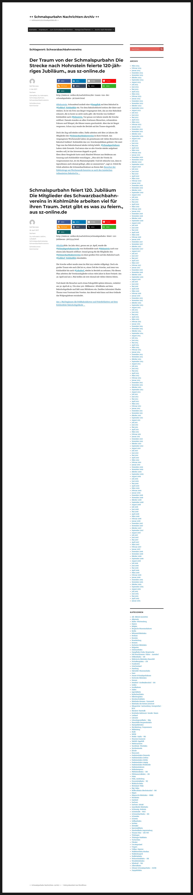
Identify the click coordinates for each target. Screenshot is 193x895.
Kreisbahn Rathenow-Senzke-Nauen (145, 713)
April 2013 (135, 373)
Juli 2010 (135, 451)
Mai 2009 (135, 483)
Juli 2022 (135, 113)
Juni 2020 (135, 171)
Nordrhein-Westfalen (139, 746)
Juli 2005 (135, 591)
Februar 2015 (136, 322)
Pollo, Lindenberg (138, 779)
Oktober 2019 (136, 190)
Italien (134, 690)
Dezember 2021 (137, 129)
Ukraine (134, 842)
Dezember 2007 (137, 523)
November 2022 (137, 103)
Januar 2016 (136, 296)
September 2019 (137, 193)
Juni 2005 (135, 594)
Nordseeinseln (137, 748)
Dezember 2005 (137, 580)
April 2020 (135, 176)
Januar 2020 (136, 183)
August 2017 (136, 251)
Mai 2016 (135, 286)
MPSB (134, 734)
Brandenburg (136, 640)
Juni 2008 (135, 509)
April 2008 (135, 514)
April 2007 (135, 542)
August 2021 (136, 139)
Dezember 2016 (137, 270)
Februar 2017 (136, 265)
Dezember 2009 (137, 467)
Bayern (134, 624)
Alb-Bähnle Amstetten (140, 617)
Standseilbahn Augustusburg (142, 830)
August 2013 (136, 364)
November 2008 (137, 498)
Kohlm (43, 236)
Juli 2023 (135, 85)
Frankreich (136, 664)
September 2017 (137, 249)
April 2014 (135, 345)
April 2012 (135, 401)
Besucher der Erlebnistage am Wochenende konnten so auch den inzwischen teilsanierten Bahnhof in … (85, 170)
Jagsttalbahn (136, 692)
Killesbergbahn (137, 697)
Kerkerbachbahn (138, 694)
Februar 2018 (136, 237)
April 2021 (135, 148)
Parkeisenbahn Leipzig (140, 762)
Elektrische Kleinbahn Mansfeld (143, 659)
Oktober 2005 (136, 584)
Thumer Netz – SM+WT (140, 833)
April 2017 (135, 261)
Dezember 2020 (137, 157)
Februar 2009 (136, 491)
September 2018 (137, 221)
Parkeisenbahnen (138, 767)
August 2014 (136, 336)
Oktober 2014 (136, 331)
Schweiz (135, 819)
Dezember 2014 (137, 326)
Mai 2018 (135, 230)
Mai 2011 (135, 427)
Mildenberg (136, 730)
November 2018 (137, 216)
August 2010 (136, 448)
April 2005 (135, 598)
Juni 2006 (135, 566)
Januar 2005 (136, 601)
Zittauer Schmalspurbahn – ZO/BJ (144, 868)
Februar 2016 (136, 293)
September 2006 (138, 559)
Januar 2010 (136, 465)
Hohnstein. (78, 117)
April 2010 (135, 458)
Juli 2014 (135, 338)
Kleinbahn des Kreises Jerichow (143, 704)
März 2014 (135, 347)
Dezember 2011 (137, 411)
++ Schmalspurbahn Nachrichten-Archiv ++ (64, 17)
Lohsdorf (32, 239)
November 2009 (137, 469)
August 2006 (136, 561)
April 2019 (135, 204)
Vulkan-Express (137, 849)
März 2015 (135, 319)
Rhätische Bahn (137, 783)
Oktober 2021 (136, 134)
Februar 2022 (136, 124)
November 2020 (137, 160)
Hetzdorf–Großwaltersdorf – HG (143, 683)
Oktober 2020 (136, 162)
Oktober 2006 (137, 556)
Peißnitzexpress (137, 769)
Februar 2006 (136, 575)
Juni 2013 (135, 369)
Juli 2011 (135, 422)
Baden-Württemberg (139, 622)
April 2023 (135, 92)
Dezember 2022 (137, 101)
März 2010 (135, 460)
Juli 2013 (135, 366)
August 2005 (136, 589)
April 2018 (135, 232)
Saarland (135, 800)
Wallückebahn (137, 856)
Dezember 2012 (137, 383)
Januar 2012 (136, 408)
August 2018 (136, 223)
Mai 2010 (135, 455)
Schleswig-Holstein (139, 809)
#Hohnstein (61, 104)
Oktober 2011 (136, 415)
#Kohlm (60, 245)
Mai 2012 (135, 399)
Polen (134, 776)
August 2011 (136, 420)
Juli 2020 (135, 169)
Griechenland (137, 666)
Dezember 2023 (137, 73)
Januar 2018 (136, 239)
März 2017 (135, 263)
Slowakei (135, 826)
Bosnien (135, 638)
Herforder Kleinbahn (139, 678)
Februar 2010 (136, 462)
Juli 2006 (135, 563)
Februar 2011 (136, 434)
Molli (133, 732)
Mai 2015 (135, 315)
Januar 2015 (136, 324)
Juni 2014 (135, 340)
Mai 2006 (135, 568)
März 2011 (135, 432)
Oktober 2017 (136, 246)
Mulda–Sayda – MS (139, 737)
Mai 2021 (135, 146)
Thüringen (136, 835)
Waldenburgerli (137, 854)
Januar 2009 (136, 493)
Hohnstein (44, 95)
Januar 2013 (136, 380)
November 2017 (137, 244)
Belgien (134, 626)
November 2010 (137, 441)
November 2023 (137, 75)
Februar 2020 (136, 181)
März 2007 (135, 544)
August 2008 (136, 505)
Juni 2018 (135, 228)
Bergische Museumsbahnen (142, 629)
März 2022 (135, 122)
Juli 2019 (135, 197)
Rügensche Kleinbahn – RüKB (142, 795)
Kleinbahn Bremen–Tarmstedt (143, 701)
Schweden (135, 816)
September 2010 (137, 446)
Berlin (134, 631)
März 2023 (135, 94)
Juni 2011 (135, 425)
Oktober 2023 (136, 78)
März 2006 (136, 573)
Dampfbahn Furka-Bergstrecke (143, 652)
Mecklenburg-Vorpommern (142, 727)
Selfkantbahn (136, 821)
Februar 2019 (136, 209)
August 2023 (136, 82)
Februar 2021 (136, 153)
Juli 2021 (135, 141)
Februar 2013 (136, 378)
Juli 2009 (135, 479)
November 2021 (137, 132)
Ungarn (134, 847)
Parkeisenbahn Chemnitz (141, 755)
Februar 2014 (136, 350)
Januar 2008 (136, 521)
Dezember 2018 (137, 214)
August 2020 (136, 167)
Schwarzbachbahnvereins (82, 136)
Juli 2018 (135, 225)
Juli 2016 (135, 282)
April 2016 (135, 289)
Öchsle (134, 751)
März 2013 (135, 376)
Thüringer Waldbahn (139, 837)
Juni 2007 (135, 537)
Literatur (135, 718)
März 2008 (135, 516)
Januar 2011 (136, 437)
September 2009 (138, 474)
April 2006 (135, 570)
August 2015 (136, 308)
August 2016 (136, 279)
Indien (134, 685)
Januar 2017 (136, 268)
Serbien (134, 823)
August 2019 (136, 195)
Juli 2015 (135, 310)
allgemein (135, 619)
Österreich (135, 753)
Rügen (134, 793)
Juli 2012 (135, 394)
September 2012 (137, 390)
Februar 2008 (136, 519)
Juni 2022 (135, 115)
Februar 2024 (136, 68)
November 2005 (137, 582)
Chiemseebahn (137, 650)
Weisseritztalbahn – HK (140, 859)
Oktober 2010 (136, 444)
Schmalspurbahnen (111, 145)
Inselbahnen (136, 687)
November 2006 (137, 554)
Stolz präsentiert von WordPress (74, 885)
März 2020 (135, 178)
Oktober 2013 (136, 359)
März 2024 (135, 66)
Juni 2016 (135, 284)
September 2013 (137, 361)
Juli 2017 (135, 254)
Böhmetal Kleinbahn (139, 633)
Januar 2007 (136, 549)
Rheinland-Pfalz (138, 786)
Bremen (134, 643)
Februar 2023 (136, 96)
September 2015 (137, 305)
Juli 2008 (135, 507)
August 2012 (136, 392)
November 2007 (137, 526)
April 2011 (135, 430)
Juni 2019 (135, 200)
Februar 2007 (136, 547)
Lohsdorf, (80, 270)
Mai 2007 (135, 540)
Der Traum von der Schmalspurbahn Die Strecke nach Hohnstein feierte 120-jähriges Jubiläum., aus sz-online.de (76, 65)
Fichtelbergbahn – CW (140, 661)
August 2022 (136, 110)
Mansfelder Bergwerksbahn (142, 722)
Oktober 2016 (136, 275)
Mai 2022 (135, 117)
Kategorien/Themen (83, 30)
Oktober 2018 (136, 218)
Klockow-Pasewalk (138, 711)
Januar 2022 (136, 127)
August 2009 (136, 476)
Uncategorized (137, 845)
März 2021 (135, 150)
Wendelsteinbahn (138, 861)
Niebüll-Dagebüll (138, 741)
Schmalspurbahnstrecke (68, 248)
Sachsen (32, 92)
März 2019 (135, 207)
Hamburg (135, 669)
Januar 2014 (136, 352)
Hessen (134, 680)
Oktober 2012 (136, 387)
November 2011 (137, 413)
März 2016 (135, 291)
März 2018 (135, 235)
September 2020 (137, 164)
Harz (133, 673)
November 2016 (137, 272)
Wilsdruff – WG (137, 863)
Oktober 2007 (136, 528)
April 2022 (135, 120)
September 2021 (137, 136)
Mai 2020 (135, 174)
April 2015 (135, 317)
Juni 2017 (135, 256)
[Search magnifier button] (162, 49)
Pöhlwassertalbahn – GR (141, 774)
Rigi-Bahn (135, 788)
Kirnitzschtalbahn (138, 699)
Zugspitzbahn (137, 870)
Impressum (43, 30)
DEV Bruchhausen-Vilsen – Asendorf (145, 654)
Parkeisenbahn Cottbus (140, 758)
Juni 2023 (135, 87)
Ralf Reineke (34, 86)
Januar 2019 (136, 211)
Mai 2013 (135, 371)
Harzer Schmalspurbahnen (141, 676)
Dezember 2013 (137, 354)
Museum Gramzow (138, 739)
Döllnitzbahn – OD (138, 657)
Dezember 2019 (137, 185)
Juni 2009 (135, 481)
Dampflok (96, 104)
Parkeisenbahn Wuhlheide (141, 765)
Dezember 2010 (137, 439)
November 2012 (137, 385)
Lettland (135, 715)
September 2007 (137, 530)
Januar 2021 (136, 155)
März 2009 (136, 488)
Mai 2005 (135, 596)
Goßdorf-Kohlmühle (67, 107)
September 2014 (137, 333)
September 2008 (137, 502)
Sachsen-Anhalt (138, 805)
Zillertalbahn (136, 866)
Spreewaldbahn (137, 828)
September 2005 (137, 587)
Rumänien (135, 798)
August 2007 (136, 533)
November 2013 (137, 357)
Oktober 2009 (137, 472)
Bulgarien (135, 647)
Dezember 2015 (137, 298)
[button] (64, 81)
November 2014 (137, 329)
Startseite (33, 30)
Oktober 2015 (136, 303)
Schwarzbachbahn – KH (140, 814)
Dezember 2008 (137, 495)
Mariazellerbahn (138, 725)
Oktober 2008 (136, 500)
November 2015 (137, 300)
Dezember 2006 (137, 552)
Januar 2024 (136, 71)
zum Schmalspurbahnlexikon (61, 30)
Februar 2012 (136, 406)
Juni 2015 (135, 312)
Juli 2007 (135, 535)
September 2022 (137, 108)
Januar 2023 (136, 99)
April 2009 (135, 486)
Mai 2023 (135, 89)
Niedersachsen (137, 744)
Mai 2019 (135, 202)
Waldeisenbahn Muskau (140, 852)
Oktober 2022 (136, 106)
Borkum (135, 636)
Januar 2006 (136, 577)
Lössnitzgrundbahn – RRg (141, 720)
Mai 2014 (135, 343)
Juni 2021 (135, 143)
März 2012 (135, 404)
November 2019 (137, 188)
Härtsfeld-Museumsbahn (141, 671)
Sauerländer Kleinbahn (140, 807)
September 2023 (137, 80)
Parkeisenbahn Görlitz (140, 760)
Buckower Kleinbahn (139, 645)
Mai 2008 (135, 512)
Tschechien (136, 840)
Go (39, 95)
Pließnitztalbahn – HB (140, 772)
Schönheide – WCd (138, 812)
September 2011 (137, 418)
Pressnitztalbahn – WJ (140, 781)
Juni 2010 (135, 453)
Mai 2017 (135, 258)
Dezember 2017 (137, 242)
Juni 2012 (135, 397)
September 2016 (137, 277)
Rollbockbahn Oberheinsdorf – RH (144, 791)
